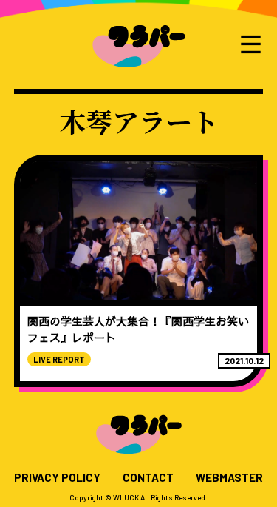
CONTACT (148, 477)
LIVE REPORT (59, 359)
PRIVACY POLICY (57, 477)
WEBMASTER (229, 477)
